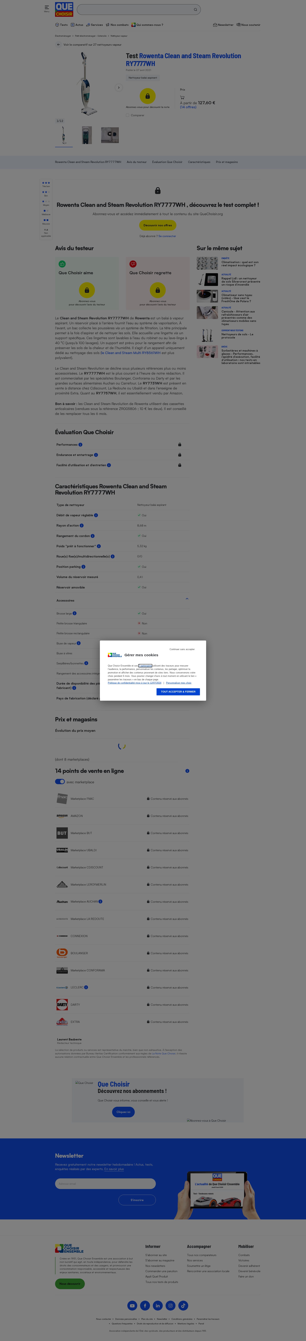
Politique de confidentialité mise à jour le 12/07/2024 (134, 683)
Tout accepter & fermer (178, 691)
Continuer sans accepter (182, 649)
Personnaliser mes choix (178, 683)
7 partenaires (145, 665)
